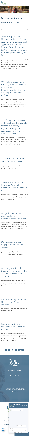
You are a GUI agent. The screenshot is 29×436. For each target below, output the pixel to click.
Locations (22, 434)
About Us (5, 416)
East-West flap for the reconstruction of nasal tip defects (13, 327)
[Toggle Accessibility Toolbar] (3, 429)
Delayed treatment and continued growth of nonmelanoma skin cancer (13, 216)
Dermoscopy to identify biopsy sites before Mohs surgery (12, 244)
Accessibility (7, 424)
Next (20, 350)
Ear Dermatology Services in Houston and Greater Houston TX (14, 302)
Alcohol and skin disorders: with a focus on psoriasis (13, 159)
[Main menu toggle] (26, 3)
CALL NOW (8, 434)
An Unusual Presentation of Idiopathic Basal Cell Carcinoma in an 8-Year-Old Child (14, 186)
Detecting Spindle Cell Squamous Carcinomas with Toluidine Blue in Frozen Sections (14, 272)
